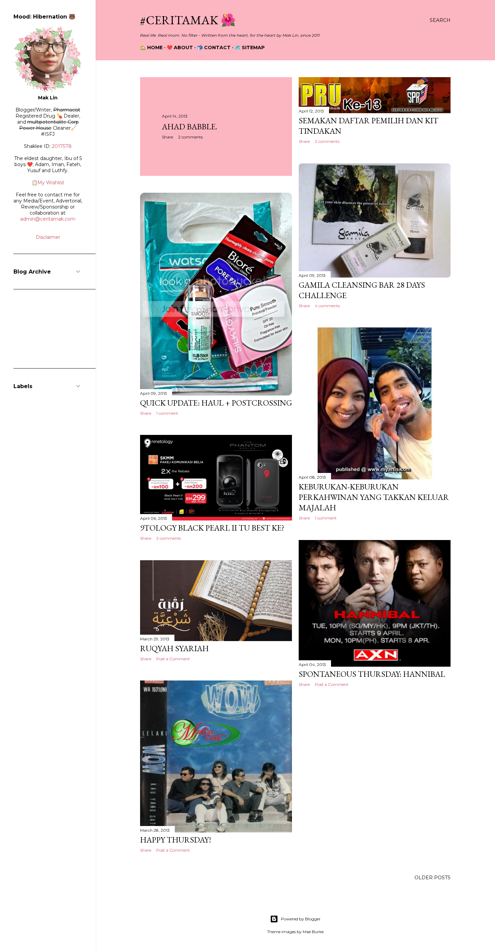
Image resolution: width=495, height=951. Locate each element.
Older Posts (433, 878)
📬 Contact (214, 47)
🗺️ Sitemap (250, 47)
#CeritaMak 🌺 (188, 20)
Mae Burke (313, 931)
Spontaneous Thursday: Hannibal (372, 674)
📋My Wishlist (48, 183)
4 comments (327, 305)
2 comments (190, 136)
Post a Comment (332, 684)
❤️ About (180, 47)
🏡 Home (151, 47)
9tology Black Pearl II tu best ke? (212, 527)
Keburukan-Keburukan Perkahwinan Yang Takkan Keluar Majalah (374, 497)
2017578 (62, 146)
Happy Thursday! (175, 839)
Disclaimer (48, 237)
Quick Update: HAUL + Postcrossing (216, 403)
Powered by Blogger (301, 918)
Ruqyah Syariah (174, 648)
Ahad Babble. (189, 126)
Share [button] (167, 136)
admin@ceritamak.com (47, 219)
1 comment (167, 413)
